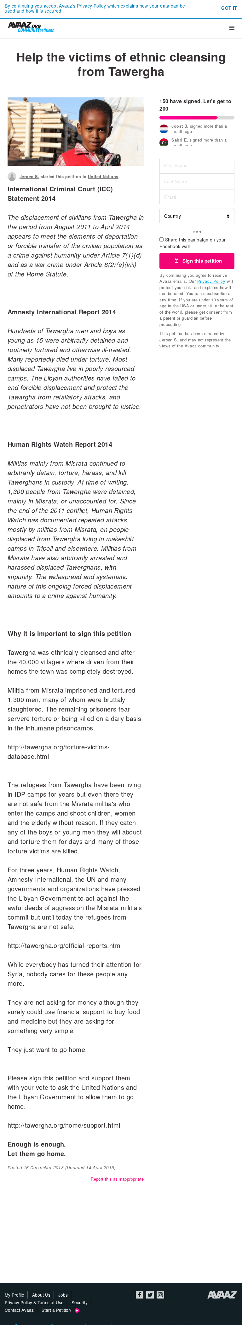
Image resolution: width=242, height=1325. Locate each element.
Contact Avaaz (19, 1310)
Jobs (63, 1295)
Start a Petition (58, 1310)
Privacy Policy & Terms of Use (34, 1302)
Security (80, 1302)
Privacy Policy (91, 6)
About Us (41, 1295)
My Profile (14, 1295)
